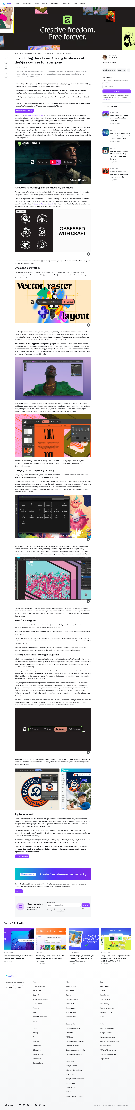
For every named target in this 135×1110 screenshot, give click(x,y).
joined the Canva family (34, 115)
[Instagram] (23, 1105)
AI (128, 70)
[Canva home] (7, 3)
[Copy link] (6, 73)
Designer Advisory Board (43, 204)
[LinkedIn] (20, 1105)
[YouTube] (43, 1105)
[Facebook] (27, 1105)
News (16, 53)
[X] (39, 1105)
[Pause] (88, 254)
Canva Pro (121, 70)
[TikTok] (31, 1105)
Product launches (109, 70)
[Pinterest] (35, 1105)
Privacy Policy (61, 911)
